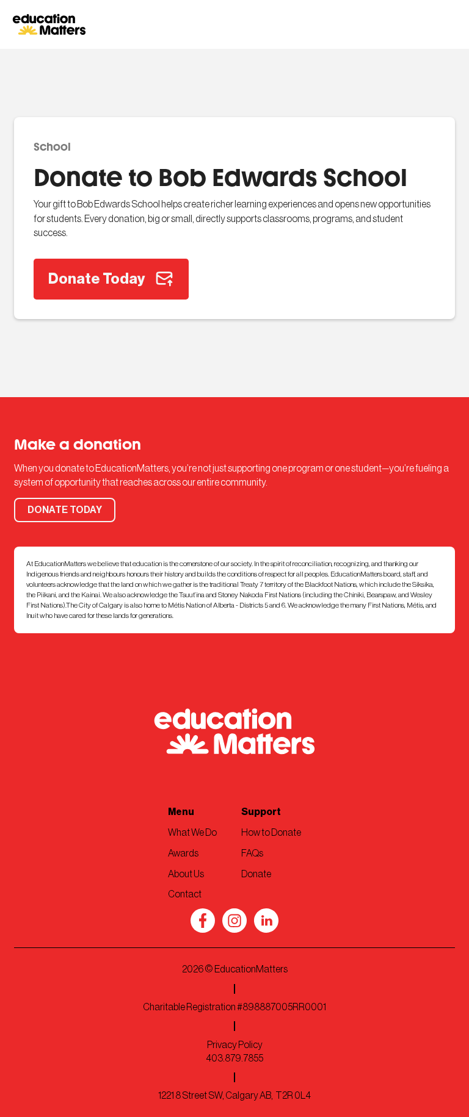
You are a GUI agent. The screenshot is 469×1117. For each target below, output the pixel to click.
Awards (183, 853)
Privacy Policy (235, 1045)
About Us (186, 874)
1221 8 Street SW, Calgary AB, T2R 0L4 (234, 1096)
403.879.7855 (234, 1058)
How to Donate (271, 833)
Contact (185, 894)
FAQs (252, 853)
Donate (256, 874)
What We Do (192, 833)
